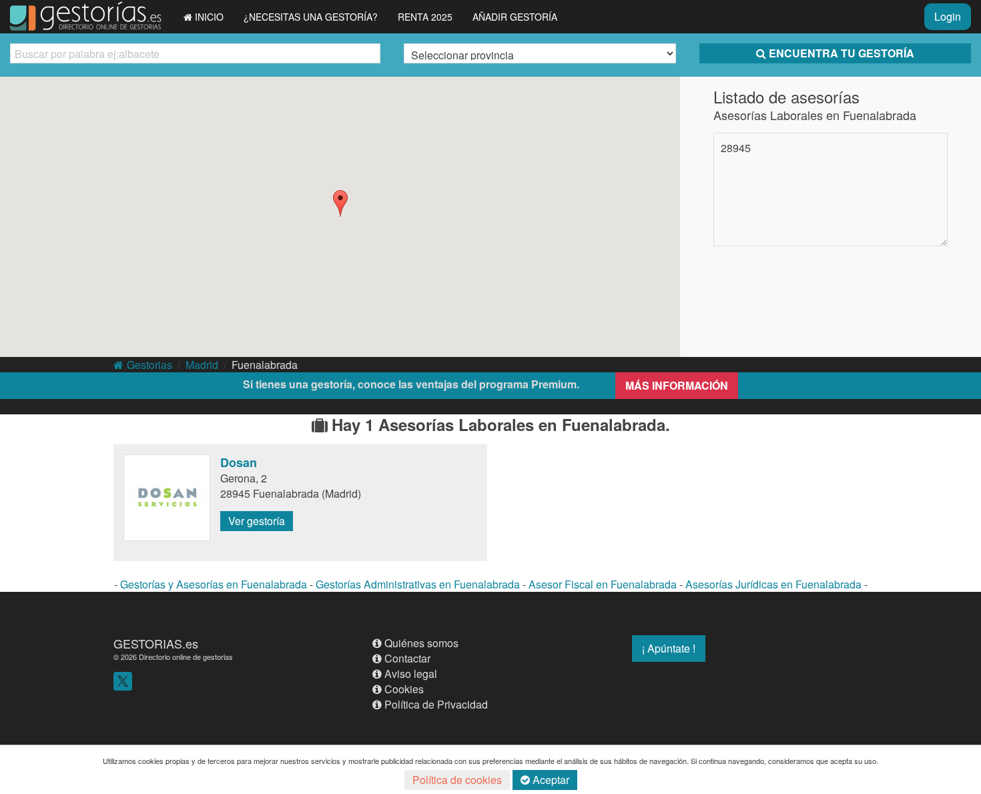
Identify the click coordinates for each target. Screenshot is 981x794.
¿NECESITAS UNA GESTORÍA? (311, 16)
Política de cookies (457, 779)
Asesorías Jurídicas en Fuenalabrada (773, 584)
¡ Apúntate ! (668, 648)
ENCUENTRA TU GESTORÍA (841, 53)
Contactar (407, 658)
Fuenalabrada (265, 364)
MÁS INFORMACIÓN (676, 385)
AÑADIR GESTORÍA (514, 16)
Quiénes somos (421, 643)
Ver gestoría (256, 520)
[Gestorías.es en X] (122, 679)
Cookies (404, 689)
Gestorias (149, 364)
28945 (736, 147)
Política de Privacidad (436, 704)
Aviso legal (410, 673)
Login (947, 16)
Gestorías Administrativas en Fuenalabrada (418, 584)
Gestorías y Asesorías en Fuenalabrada (213, 584)
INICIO (209, 16)
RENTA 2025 (425, 16)
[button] (340, 203)
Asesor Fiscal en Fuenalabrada (603, 584)
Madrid (202, 364)
